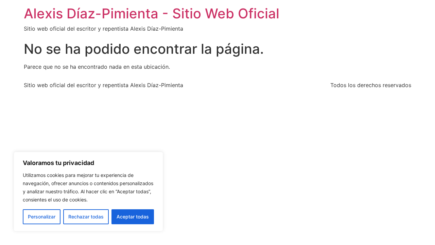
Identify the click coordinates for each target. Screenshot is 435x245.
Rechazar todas (86, 216)
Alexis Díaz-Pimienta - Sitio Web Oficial (151, 13)
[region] (88, 191)
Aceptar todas (133, 216)
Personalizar (41, 216)
